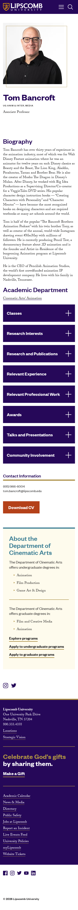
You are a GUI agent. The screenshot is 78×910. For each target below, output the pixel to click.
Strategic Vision (14, 737)
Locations (10, 731)
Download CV (21, 507)
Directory (9, 809)
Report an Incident (16, 828)
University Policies (16, 841)
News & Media (13, 802)
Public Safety (12, 815)
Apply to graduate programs (31, 654)
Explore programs (23, 638)
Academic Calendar (16, 796)
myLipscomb (12, 848)
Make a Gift (14, 773)
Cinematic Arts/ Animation (22, 299)
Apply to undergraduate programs (36, 646)
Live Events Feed (15, 835)
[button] (39, 313)
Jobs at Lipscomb (15, 822)
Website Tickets (14, 854)
